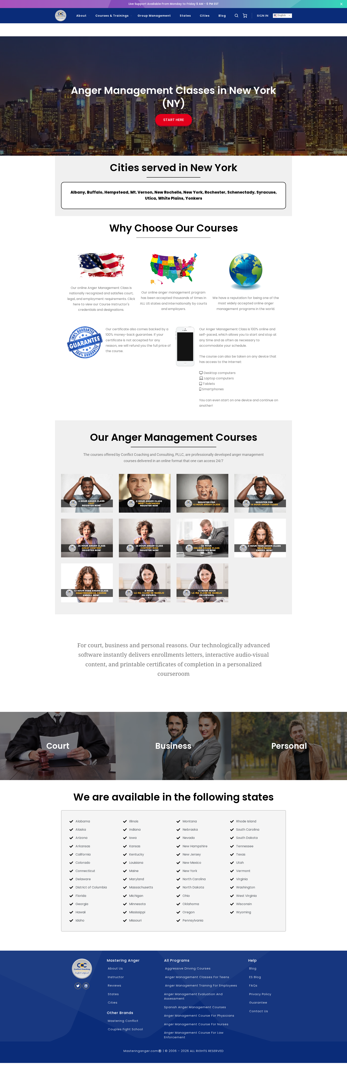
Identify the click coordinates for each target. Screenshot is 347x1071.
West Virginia (246, 895)
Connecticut (85, 871)
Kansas (134, 846)
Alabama (83, 821)
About (81, 16)
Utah (240, 862)
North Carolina (194, 879)
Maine (134, 871)
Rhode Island (246, 821)
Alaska (81, 829)
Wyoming (243, 912)
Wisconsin (244, 904)
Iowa (133, 837)
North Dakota (193, 887)
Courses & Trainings (112, 16)
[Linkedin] (86, 986)
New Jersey (192, 854)
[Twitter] (78, 986)
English (281, 15)
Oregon (189, 912)
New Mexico (192, 862)
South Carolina (247, 829)
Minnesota (137, 904)
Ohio (186, 895)
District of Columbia (91, 887)
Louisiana (136, 862)
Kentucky (136, 854)
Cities (205, 16)
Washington (245, 887)
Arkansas (83, 846)
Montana (190, 821)
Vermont (243, 871)
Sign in (262, 15)
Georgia (82, 904)
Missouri (135, 920)
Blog (222, 16)
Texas (240, 854)
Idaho (80, 920)
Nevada (189, 837)
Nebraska (190, 829)
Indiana (135, 829)
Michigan (136, 895)
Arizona (81, 837)
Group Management (154, 16)
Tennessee (244, 846)
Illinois (133, 821)
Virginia (242, 879)
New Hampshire (195, 846)
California (83, 854)
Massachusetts (141, 887)
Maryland (136, 879)
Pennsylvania (193, 920)
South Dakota (247, 837)
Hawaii (81, 912)
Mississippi (137, 912)
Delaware (83, 879)
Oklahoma (191, 904)
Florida (81, 895)
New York (190, 871)
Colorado (83, 862)
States (185, 16)
